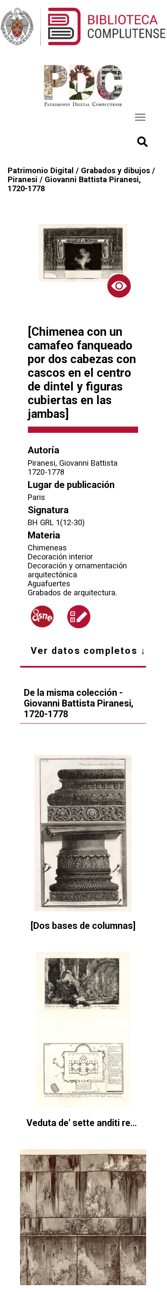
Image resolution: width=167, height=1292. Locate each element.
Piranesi (22, 179)
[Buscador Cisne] (42, 616)
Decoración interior (60, 556)
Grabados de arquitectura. (72, 592)
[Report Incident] (78, 616)
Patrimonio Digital (41, 170)
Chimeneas (47, 547)
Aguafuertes (49, 583)
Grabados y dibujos (115, 170)
